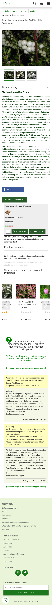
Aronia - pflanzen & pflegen (13, 554)
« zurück (15, 11)
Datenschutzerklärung (10, 508)
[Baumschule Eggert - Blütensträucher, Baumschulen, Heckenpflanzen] (5, 3)
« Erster (6, 11)
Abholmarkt (7, 543)
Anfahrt (6, 550)
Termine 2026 (8, 558)
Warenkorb (20, 231)
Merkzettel (38, 231)
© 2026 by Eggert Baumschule (26, 601)
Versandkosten (35, 237)
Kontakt (5, 519)
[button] (13, 189)
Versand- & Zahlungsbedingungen (15, 522)
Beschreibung (9, 87)
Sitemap (5, 529)
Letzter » (33, 11)
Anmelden (24, 265)
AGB (4, 512)
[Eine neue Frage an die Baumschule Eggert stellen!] (26, 368)
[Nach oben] (44, 601)
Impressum (6, 515)
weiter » (24, 11)
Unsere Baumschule (11, 540)
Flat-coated (7, 561)
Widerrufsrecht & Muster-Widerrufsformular (19, 526)
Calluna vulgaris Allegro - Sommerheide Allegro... (25, 304)
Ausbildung (7, 547)
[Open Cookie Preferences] (5, 600)
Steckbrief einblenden (14, 200)
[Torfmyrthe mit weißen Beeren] (26, 48)
